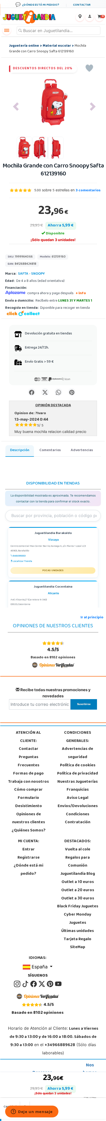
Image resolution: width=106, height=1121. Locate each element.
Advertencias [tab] (82, 450)
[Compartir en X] (45, 392)
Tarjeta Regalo (77, 939)
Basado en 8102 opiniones (53, 653)
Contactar (28, 749)
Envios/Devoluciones (78, 806)
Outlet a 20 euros (77, 890)
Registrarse (28, 858)
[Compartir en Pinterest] (72, 392)
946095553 (19, 556)
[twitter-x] (42, 984)
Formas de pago (28, 774)
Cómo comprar (28, 790)
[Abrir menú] (7, 30)
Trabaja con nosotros (28, 782)
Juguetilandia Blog (77, 874)
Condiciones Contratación (77, 818)
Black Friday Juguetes (77, 906)
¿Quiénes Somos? (29, 831)
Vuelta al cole (77, 850)
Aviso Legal (77, 798)
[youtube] (58, 984)
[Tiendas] (80, 17)
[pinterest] (50, 984)
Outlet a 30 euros (77, 899)
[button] (16, 107)
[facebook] (34, 984)
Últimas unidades (77, 931)
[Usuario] (89, 17)
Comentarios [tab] (50, 450)
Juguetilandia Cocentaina (53, 587)
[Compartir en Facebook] (32, 392)
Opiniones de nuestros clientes (28, 818)
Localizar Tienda (22, 561)
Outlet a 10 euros (77, 882)
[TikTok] (26, 984)
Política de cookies (77, 765)
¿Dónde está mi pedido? (28, 870)
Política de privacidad (77, 774)
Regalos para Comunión (77, 862)
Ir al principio (92, 617)
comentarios (88, 190)
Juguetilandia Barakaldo (53, 533)
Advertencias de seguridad (77, 753)
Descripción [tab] (19, 450)
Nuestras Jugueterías (77, 782)
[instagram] (17, 984)
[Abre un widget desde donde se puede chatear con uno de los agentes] (31, 1112)
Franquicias (78, 790)
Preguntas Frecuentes (28, 761)
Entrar (28, 850)
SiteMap (77, 947)
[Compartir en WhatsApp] (58, 392)
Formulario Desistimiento (28, 802)
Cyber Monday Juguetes (77, 919)
